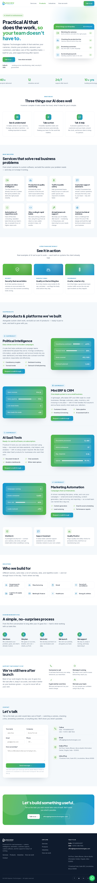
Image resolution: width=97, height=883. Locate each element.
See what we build (24, 59)
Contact (5, 858)
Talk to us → (9, 59)
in (83, 878)
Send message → (25, 765)
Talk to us (89, 3)
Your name (9, 729)
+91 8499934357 (68, 729)
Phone (28, 738)
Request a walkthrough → (14, 371)
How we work (62, 3)
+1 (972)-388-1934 (69, 732)
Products (42, 3)
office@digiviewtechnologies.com (70, 740)
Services (33, 3)
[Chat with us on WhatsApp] (92, 878)
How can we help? (12, 747)
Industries (52, 3)
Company (29, 729)
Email (8, 738)
